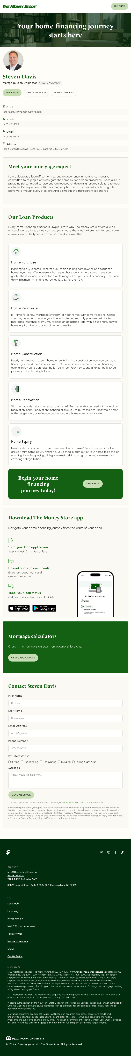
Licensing (13, 911)
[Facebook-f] (115, 852)
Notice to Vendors (18, 941)
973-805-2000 (16, 875)
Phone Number (18, 741)
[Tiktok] (122, 852)
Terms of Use (54, 818)
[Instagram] (109, 852)
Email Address (17, 726)
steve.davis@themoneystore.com (22, 111)
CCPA (11, 948)
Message (14, 768)
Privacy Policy (68, 802)
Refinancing (31, 761)
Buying (15, 761)
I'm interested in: (19, 756)
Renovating (49, 761)
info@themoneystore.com (22, 872)
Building (66, 761)
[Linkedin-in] (102, 852)
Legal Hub (13, 903)
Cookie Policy (15, 956)
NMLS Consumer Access (21, 926)
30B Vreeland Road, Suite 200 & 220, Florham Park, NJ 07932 (42, 885)
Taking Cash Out (85, 761)
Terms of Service (88, 802)
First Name (15, 695)
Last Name (15, 710)
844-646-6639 (29, 879)
